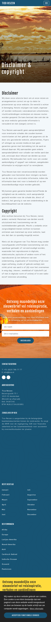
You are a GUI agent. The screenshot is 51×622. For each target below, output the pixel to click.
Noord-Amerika (8, 544)
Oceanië (5, 564)
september (32, 500)
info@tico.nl (9, 372)
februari (6, 495)
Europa (5, 534)
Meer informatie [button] (36, 609)
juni (3, 514)
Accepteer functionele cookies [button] (25, 615)
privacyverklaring (19, 317)
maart (4, 500)
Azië (4, 549)
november (32, 509)
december (31, 514)
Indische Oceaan (9, 559)
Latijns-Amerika (9, 539)
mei (3, 509)
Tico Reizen (8, 3)
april (4, 504)
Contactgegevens (9, 364)
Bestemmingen (8, 524)
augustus (31, 495)
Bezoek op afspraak (11, 399)
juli (28, 490)
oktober (31, 504)
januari (5, 490)
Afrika (4, 529)
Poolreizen (6, 569)
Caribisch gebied (9, 554)
